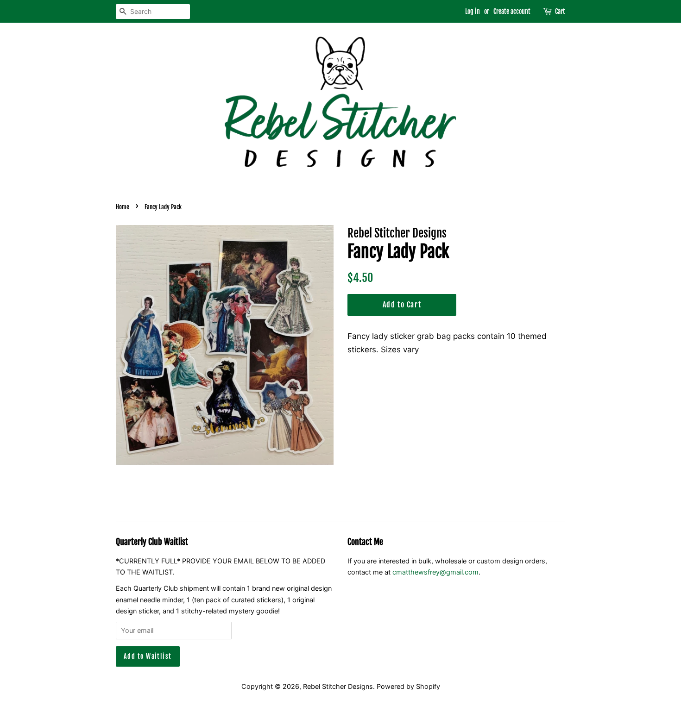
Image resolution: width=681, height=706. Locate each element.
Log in (472, 11)
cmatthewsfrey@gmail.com (435, 572)
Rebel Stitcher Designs (338, 686)
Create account (511, 11)
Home (122, 207)
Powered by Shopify (408, 686)
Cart (560, 11)
